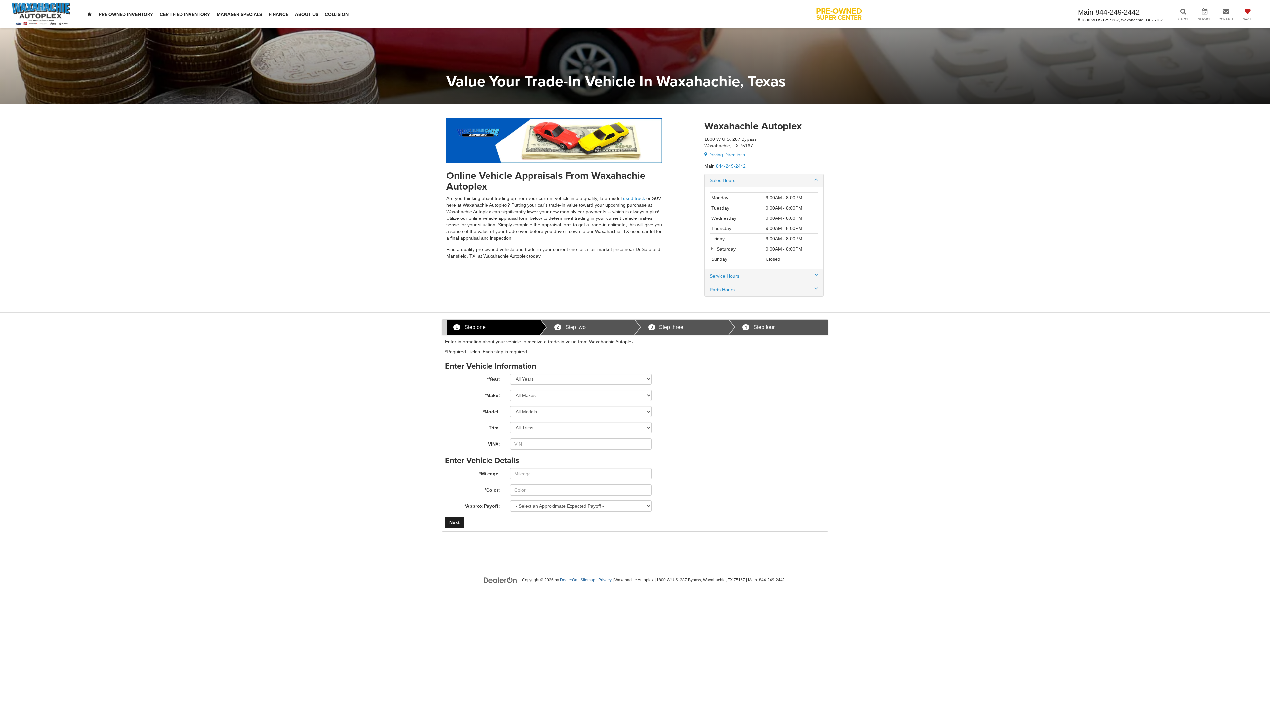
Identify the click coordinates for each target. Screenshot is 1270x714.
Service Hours (724, 276)
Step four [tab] (760, 327)
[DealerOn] (500, 579)
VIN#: (494, 444)
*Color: (492, 490)
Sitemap (587, 580)
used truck (634, 198)
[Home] (89, 14)
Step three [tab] (667, 327)
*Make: (492, 395)
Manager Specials (239, 14)
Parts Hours (722, 289)
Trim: (494, 427)
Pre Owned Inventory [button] (126, 14)
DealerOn (568, 580)
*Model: (491, 411)
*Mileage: (489, 473)
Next (454, 522)
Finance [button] (278, 14)
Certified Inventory (185, 14)
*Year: (493, 379)
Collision (337, 14)
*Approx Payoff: (482, 506)
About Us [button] (306, 14)
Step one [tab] (471, 327)
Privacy (605, 580)
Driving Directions (726, 154)
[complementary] (1250, 694)
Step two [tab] (571, 327)
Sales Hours (722, 180)
